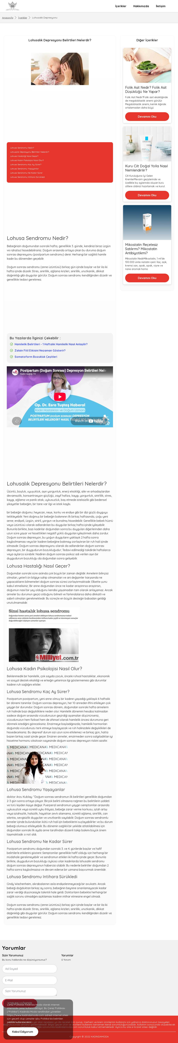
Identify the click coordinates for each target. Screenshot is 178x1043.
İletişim (160, 6)
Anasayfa (7, 17)
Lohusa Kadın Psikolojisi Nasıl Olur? (27, 160)
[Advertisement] (60, 117)
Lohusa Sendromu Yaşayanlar (24, 168)
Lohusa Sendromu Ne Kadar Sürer (26, 172)
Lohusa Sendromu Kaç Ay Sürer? (25, 164)
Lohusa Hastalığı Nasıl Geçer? (24, 156)
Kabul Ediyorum (22, 1031)
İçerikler (120, 6)
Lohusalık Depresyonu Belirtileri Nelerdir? (29, 152)
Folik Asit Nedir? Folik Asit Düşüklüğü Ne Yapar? (146, 89)
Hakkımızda (141, 6)
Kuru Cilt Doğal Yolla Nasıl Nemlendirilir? (146, 168)
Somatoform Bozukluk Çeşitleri (36, 356)
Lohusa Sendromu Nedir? (22, 147)
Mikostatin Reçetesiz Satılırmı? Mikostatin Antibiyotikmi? (141, 249)
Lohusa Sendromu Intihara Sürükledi (27, 177)
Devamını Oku (147, 116)
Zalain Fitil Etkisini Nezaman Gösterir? (40, 350)
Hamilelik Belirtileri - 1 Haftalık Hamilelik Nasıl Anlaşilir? (51, 344)
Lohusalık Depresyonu (44, 17)
